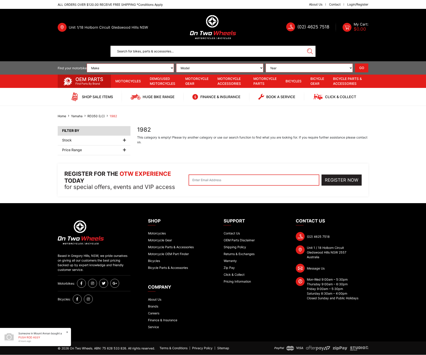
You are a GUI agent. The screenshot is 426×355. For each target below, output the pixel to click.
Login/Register (357, 4)
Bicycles (294, 81)
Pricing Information (237, 281)
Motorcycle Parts (265, 81)
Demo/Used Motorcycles (162, 81)
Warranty (230, 261)
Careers (153, 313)
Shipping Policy (235, 247)
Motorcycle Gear (197, 81)
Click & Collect (234, 274)
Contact (335, 4)
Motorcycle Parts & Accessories (171, 247)
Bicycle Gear (317, 81)
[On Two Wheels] (213, 27)
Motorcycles (128, 81)
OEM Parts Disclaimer (239, 240)
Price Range (72, 150)
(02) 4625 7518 (313, 27)
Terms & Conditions (173, 348)
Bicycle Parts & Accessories (347, 81)
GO (361, 68)
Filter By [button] (70, 131)
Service (153, 327)
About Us (315, 4)
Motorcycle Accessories (229, 81)
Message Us (316, 268)
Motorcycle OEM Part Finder (168, 254)
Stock (67, 140)
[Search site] (310, 51)
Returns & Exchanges (239, 254)
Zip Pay (229, 268)
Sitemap (223, 348)
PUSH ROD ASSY (29, 337)
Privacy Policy (202, 348)
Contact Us (232, 233)
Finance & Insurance (162, 320)
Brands (153, 306)
